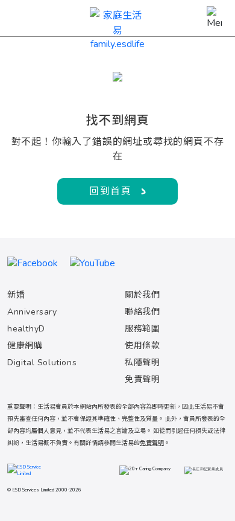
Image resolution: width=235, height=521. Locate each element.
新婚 (16, 295)
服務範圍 (142, 328)
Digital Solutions (42, 362)
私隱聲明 (142, 362)
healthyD (26, 328)
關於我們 (142, 295)
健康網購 (24, 345)
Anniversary (32, 312)
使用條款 (142, 345)
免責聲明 (142, 379)
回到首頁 (110, 191)
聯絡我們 (142, 312)
